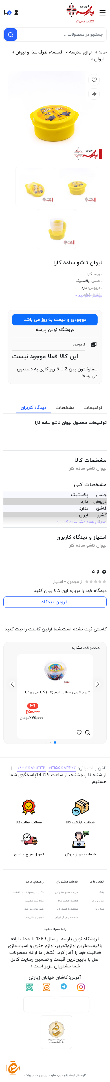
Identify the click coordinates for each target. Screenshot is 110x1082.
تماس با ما (98, 901)
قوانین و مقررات (35, 917)
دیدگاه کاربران (34, 408)
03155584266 (62, 768)
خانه (102, 52)
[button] (55, 742)
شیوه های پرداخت (34, 909)
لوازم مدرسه (80, 52)
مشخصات (65, 408)
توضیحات (92, 408)
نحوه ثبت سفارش (34, 901)
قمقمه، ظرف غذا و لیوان (39, 52)
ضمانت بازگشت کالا (67, 909)
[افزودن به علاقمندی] (79, 732)
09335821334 (31, 768)
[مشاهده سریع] (87, 732)
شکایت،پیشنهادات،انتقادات (29, 892)
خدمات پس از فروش (66, 917)
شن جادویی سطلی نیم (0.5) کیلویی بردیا (57, 692)
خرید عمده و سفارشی (66, 892)
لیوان (99, 59)
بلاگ (101, 892)
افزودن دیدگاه (55, 602)
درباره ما (99, 909)
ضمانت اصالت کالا (68, 901)
